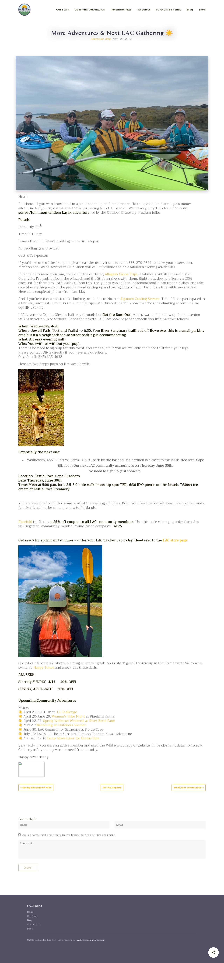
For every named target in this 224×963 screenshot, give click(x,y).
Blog (190, 9)
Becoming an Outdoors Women (61, 725)
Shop (202, 9)
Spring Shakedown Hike (36, 787)
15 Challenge (67, 712)
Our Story (62, 9)
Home (30, 912)
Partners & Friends (168, 9)
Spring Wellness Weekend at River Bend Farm (79, 721)
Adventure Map (121, 9)
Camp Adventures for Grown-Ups (73, 738)
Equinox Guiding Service (140, 299)
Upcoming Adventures (90, 9)
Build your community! (187, 787)
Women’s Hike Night (68, 716)
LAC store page (175, 540)
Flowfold (25, 522)
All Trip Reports (112, 787)
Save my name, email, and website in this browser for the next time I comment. (68, 835)
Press (30, 929)
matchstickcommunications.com (90, 940)
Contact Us (33, 924)
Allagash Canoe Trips (121, 274)
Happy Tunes (43, 667)
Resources (143, 9)
